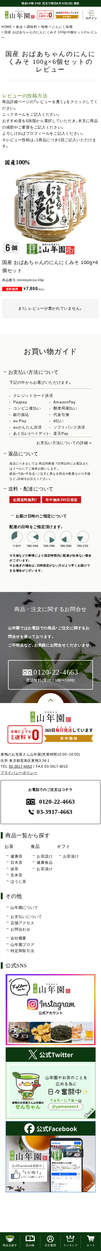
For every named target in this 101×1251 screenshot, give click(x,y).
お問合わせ (20, 929)
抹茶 (14, 869)
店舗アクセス (22, 923)
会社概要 (18, 938)
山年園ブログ (22, 944)
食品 (19, 27)
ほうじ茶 (18, 881)
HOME (6, 27)
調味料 (32, 27)
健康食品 (45, 862)
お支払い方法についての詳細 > (64, 443)
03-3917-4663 (20, 766)
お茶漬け (45, 869)
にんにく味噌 (62, 27)
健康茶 (16, 856)
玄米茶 (16, 875)
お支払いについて (26, 917)
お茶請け (45, 856)
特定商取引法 (22, 951)
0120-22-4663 (57, 801)
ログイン (91, 18)
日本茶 (16, 862)
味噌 (44, 27)
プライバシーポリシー (19, 773)
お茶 (9, 846)
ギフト (63, 846)
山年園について (24, 907)
